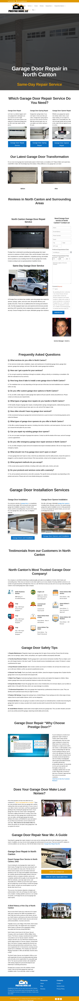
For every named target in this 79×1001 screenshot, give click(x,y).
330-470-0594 (12, 1)
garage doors (24, 503)
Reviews (42, 5)
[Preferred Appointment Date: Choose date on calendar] (71, 252)
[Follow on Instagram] (61, 999)
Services (30, 5)
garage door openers (63, 503)
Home (24, 5)
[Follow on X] (58, 999)
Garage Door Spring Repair (39, 144)
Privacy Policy (60, 989)
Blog (33, 9)
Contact (36, 5)
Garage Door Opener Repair (61, 144)
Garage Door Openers (59, 5)
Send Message (58, 312)
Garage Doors (49, 5)
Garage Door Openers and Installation (56, 536)
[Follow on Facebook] (56, 999)
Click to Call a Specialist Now (57, 877)
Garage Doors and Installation (23, 538)
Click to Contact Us (57, 872)
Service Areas (26, 9)
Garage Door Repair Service (17, 144)
